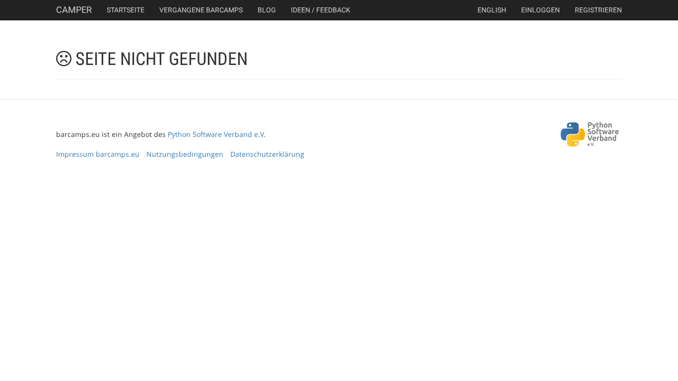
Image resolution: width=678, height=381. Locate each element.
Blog (267, 10)
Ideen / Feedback (320, 10)
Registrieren (598, 10)
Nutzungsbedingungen (184, 154)
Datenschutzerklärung (267, 154)
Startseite (125, 10)
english (491, 10)
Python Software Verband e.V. (217, 134)
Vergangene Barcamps (201, 10)
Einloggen (540, 10)
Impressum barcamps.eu (97, 154)
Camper (74, 9)
